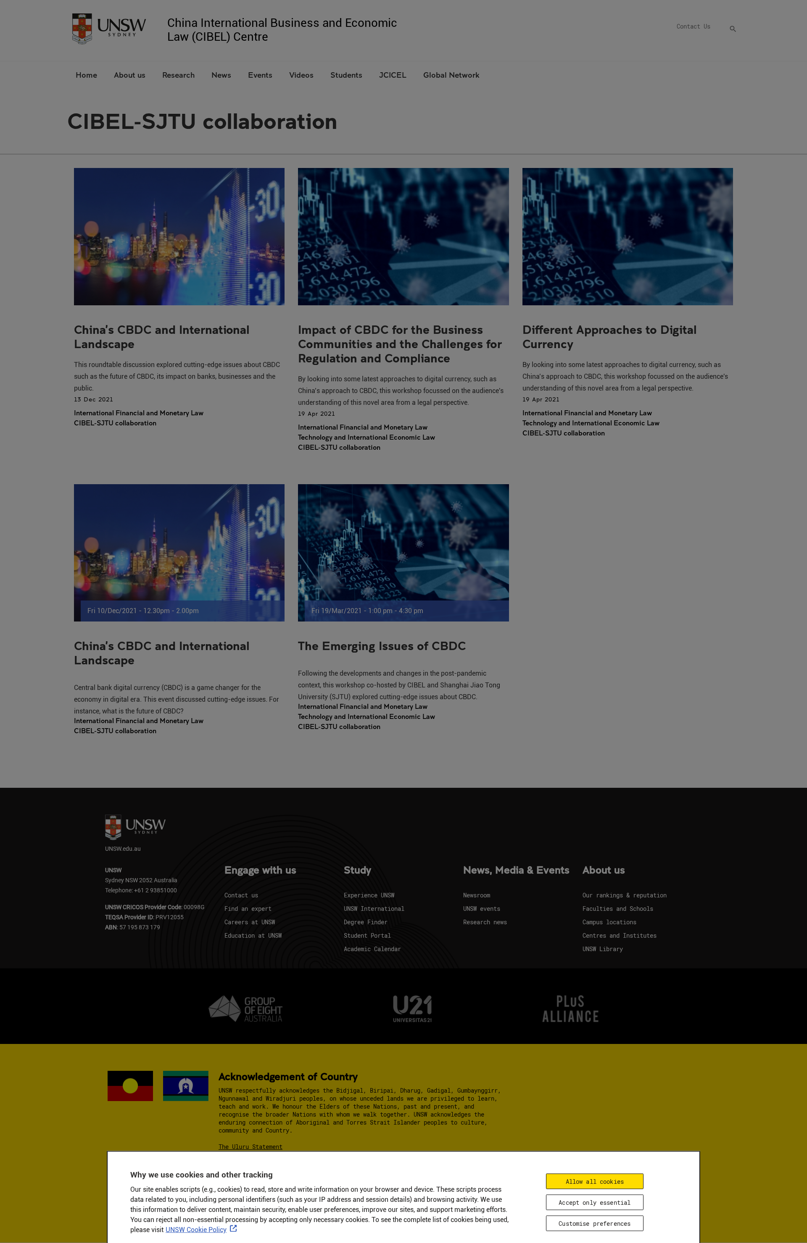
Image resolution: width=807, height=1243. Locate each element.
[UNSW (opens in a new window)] (108, 27)
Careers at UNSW (249, 922)
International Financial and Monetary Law (138, 412)
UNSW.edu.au (123, 848)
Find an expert (248, 909)
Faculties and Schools (618, 909)
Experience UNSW (369, 895)
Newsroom (476, 895)
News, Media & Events (516, 870)
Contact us (241, 895)
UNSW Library (603, 949)
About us (604, 870)
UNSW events (481, 909)
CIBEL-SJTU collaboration (115, 423)
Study (357, 870)
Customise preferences (594, 1223)
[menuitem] (86, 74)
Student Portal (367, 935)
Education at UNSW (253, 935)
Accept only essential (594, 1202)
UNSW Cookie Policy (196, 1230)
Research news (485, 922)
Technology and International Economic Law (366, 437)
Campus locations (609, 922)
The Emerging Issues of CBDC (382, 645)
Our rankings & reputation (625, 895)
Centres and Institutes (620, 935)
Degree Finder (366, 922)
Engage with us (260, 870)
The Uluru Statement (250, 1147)
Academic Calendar (372, 949)
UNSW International (374, 909)
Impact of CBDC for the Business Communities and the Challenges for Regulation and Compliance (400, 343)
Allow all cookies (595, 1181)
